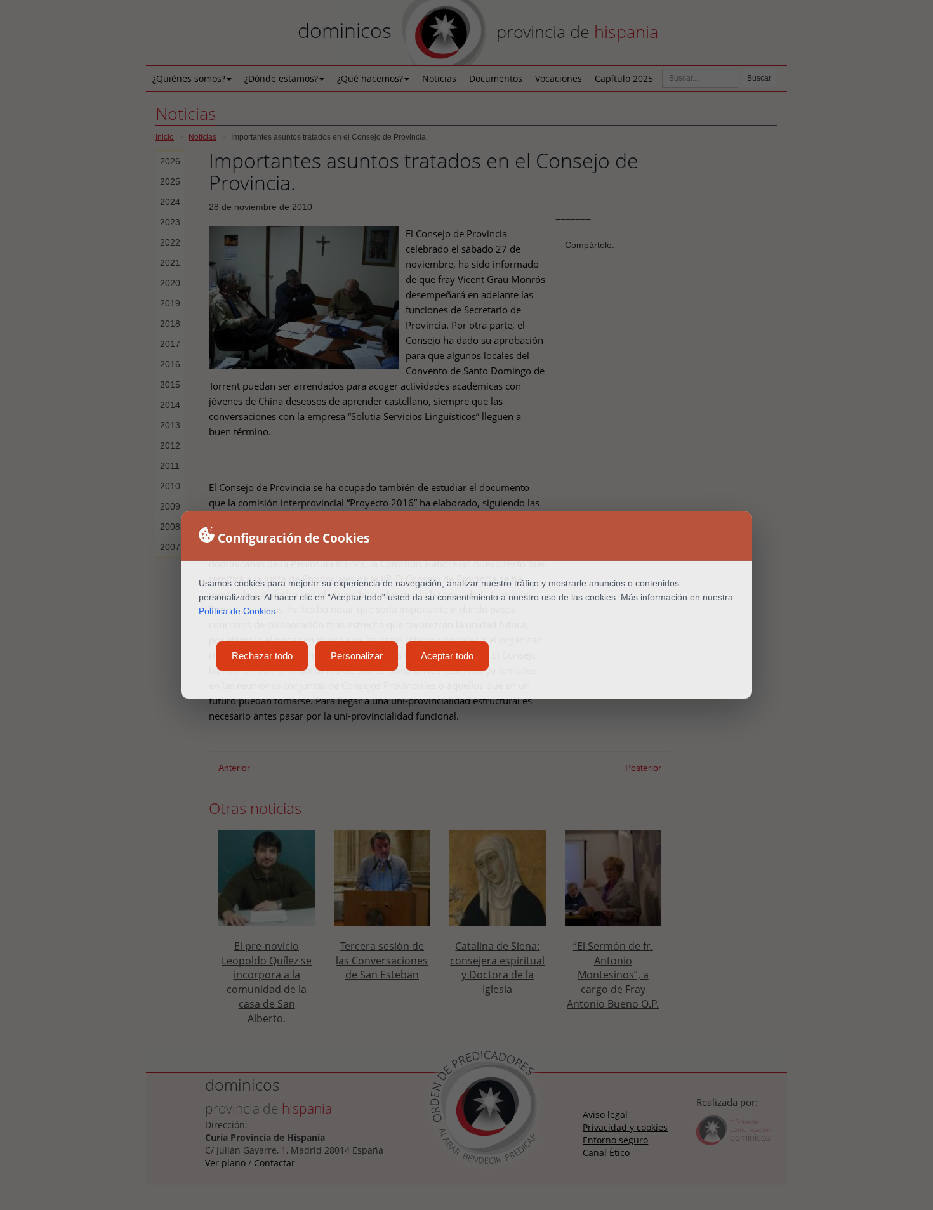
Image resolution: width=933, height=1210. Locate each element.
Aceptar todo (447, 655)
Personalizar (357, 655)
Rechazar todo (262, 655)
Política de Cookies (237, 611)
